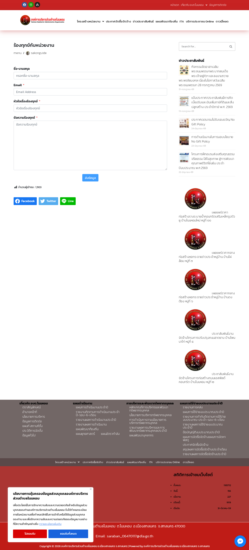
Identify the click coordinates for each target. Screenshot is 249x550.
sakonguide (39, 52)
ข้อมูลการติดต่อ (217, 5)
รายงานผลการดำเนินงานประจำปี (96, 419)
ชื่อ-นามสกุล (22, 69)
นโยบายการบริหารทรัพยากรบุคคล (150, 415)
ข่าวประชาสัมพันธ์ (143, 21)
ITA (182, 21)
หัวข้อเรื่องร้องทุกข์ (26, 101)
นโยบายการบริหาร (33, 416)
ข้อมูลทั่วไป (29, 435)
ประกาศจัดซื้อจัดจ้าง (118, 21)
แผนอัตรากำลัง (110, 433)
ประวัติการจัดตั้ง (32, 430)
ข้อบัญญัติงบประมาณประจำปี (201, 432)
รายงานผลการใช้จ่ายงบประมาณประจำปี (203, 426)
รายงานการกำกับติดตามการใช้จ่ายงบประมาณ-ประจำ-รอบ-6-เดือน (204, 418)
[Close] (91, 489)
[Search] (231, 46)
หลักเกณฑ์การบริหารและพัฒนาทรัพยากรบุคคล (148, 409)
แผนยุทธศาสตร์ (85, 433)
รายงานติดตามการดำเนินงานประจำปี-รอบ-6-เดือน (97, 413)
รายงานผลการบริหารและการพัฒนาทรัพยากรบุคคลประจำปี (148, 429)
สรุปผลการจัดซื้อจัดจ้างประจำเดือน (205, 449)
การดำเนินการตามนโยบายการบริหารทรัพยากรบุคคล (147, 421)
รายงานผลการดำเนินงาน (91, 424)
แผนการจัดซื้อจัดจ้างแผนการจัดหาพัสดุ (204, 438)
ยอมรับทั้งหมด (68, 534)
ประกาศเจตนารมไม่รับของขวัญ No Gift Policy (213, 121)
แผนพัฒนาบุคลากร (141, 435)
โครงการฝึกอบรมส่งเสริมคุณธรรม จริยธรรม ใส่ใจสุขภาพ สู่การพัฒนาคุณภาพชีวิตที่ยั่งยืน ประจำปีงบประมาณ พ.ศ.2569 (207, 161)
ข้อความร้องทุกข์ (24, 118)
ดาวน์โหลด (222, 21)
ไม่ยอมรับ (30, 534)
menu (18, 52)
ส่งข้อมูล (90, 177)
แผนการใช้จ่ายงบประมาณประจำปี (203, 411)
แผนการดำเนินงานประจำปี (92, 407)
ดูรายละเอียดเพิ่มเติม (50, 524)
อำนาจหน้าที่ (29, 411)
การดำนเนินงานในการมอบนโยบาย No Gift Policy (212, 139)
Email (18, 85)
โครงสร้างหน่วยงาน (88, 21)
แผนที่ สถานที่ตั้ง (32, 426)
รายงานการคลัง (193, 407)
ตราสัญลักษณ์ (31, 407)
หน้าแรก (174, 5)
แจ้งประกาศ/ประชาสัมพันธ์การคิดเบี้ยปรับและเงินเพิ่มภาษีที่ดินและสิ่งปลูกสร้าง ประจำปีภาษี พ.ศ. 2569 (212, 102)
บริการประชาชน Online (200, 21)
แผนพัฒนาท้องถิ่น (167, 21)
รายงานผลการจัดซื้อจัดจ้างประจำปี (204, 454)
